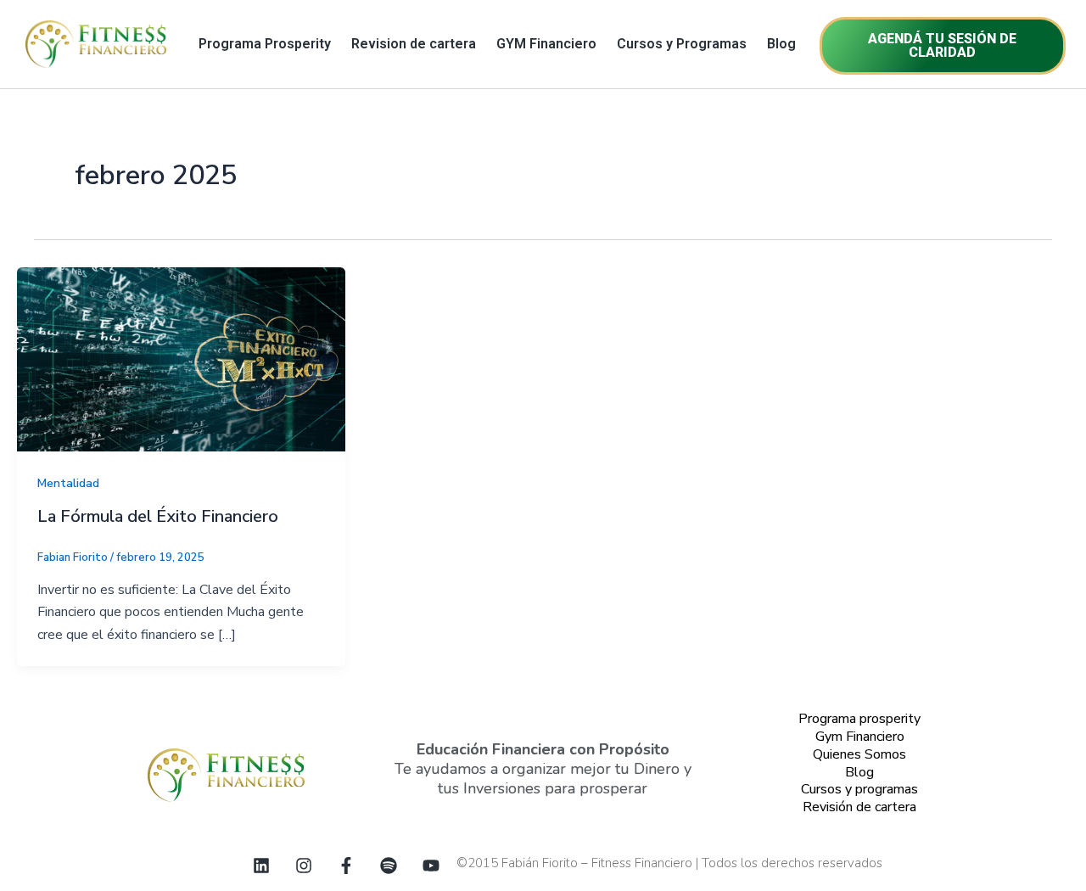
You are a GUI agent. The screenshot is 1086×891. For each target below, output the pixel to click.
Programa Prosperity (265, 44)
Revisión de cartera (859, 807)
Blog (781, 44)
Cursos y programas (859, 789)
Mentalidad (68, 483)
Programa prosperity (859, 718)
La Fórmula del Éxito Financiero (157, 516)
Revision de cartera (413, 44)
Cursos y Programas (682, 44)
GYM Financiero (546, 44)
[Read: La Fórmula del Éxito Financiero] (181, 359)
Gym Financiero (859, 736)
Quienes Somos (859, 754)
